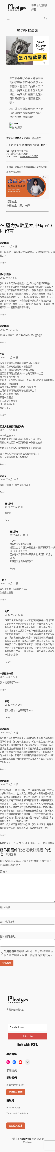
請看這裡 (36, 138)
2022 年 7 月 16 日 (9, 430)
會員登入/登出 (15, 1125)
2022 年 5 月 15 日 (9, 784)
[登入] (27, 19)
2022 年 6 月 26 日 (9, 479)
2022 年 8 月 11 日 (19, 535)
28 (32, 843)
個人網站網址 (8, 936)
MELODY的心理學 (29, 156)
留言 (3, 871)
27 (29, 843)
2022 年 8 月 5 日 (8, 277)
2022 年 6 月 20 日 (14, 704)
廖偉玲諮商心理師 (19, 153)
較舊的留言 (5, 843)
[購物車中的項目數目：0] (45, 19)
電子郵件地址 (8, 921)
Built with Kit (27, 1044)
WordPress (25, 1138)
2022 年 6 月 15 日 (9, 732)
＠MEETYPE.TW (19, 151)
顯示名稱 (5, 907)
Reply (3, 262)
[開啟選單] (8, 19)
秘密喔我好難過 (31, 850)
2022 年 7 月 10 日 (14, 614)
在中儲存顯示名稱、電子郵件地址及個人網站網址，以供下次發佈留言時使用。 (28, 953)
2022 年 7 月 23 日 (9, 329)
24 (19, 843)
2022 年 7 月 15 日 (14, 507)
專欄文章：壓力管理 (18, 205)
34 (38, 843)
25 (23, 843)
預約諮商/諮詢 (15, 1092)
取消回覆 (11, 854)
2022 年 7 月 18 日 (9, 357)
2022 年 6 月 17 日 (9, 583)
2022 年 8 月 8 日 (8, 246)
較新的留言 (48, 843)
